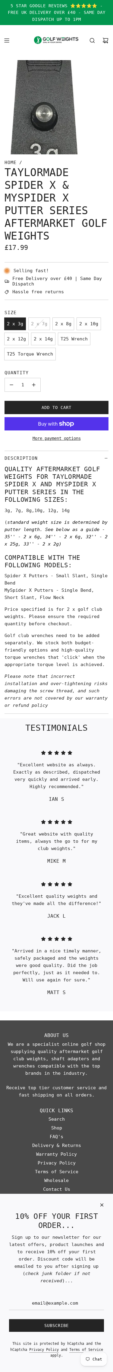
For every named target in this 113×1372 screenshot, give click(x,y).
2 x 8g (63, 324)
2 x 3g (15, 324)
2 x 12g (16, 339)
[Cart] (105, 40)
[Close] (101, 1205)
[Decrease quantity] (11, 384)
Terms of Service (86, 1350)
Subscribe (56, 1325)
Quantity (17, 372)
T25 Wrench (74, 339)
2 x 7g (39, 324)
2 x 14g (43, 339)
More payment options (57, 438)
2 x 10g (88, 324)
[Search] (92, 40)
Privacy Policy (44, 1350)
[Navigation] (6, 40)
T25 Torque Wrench (30, 354)
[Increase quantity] (33, 384)
